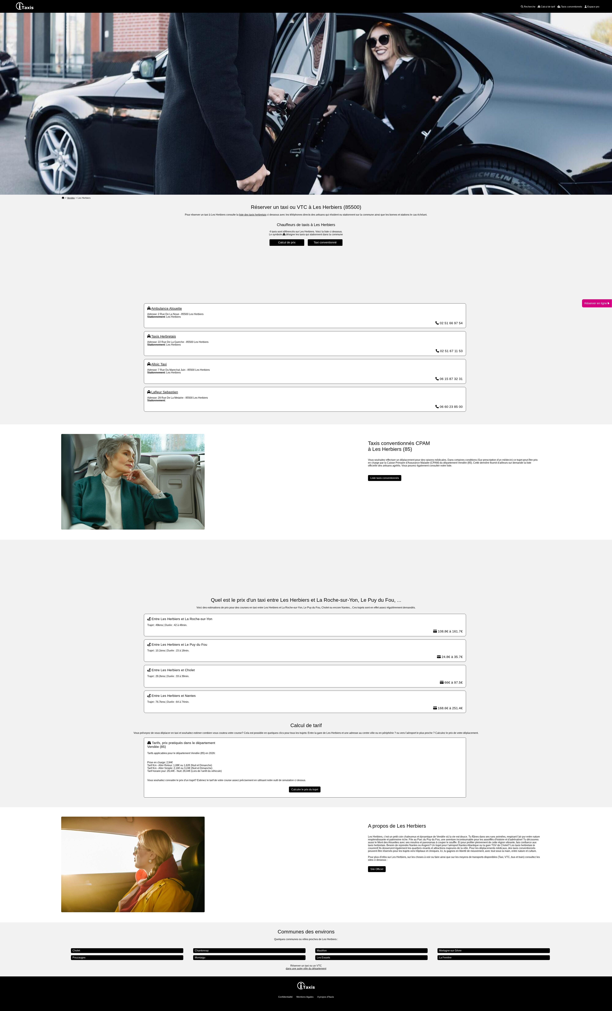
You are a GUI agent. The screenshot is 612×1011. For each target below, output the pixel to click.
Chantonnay (202, 950)
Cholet (76, 950)
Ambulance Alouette (166, 308)
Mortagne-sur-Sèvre (450, 950)
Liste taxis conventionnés (384, 478)
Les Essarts (323, 957)
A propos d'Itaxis (325, 997)
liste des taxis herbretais (252, 214)
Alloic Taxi (159, 364)
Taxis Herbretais (163, 336)
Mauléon (322, 950)
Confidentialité (285, 997)
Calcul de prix (286, 242)
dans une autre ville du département (306, 968)
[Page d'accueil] (63, 198)
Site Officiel (376, 869)
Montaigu (200, 957)
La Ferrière (445, 957)
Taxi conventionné (325, 242)
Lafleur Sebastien (164, 392)
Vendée (71, 198)
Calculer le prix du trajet (304, 789)
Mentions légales (304, 997)
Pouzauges (79, 957)
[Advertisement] (305, 274)
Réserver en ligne (596, 303)
